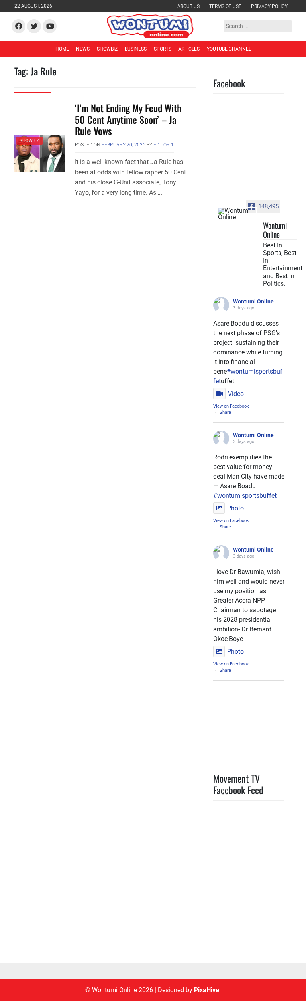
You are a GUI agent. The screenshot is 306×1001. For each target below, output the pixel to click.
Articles (189, 49)
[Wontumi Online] (237, 214)
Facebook (19, 26)
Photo (235, 508)
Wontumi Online (253, 301)
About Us (188, 6)
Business (136, 49)
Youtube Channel (229, 49)
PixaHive (206, 990)
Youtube (49, 26)
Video (236, 394)
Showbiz (107, 49)
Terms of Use (225, 6)
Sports (162, 49)
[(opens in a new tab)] (263, 813)
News (83, 49)
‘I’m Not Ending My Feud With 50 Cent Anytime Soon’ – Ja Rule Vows (128, 119)
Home (62, 49)
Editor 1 (163, 145)
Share (225, 412)
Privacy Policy (269, 6)
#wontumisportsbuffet (245, 495)
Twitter (33, 26)
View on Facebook (231, 406)
